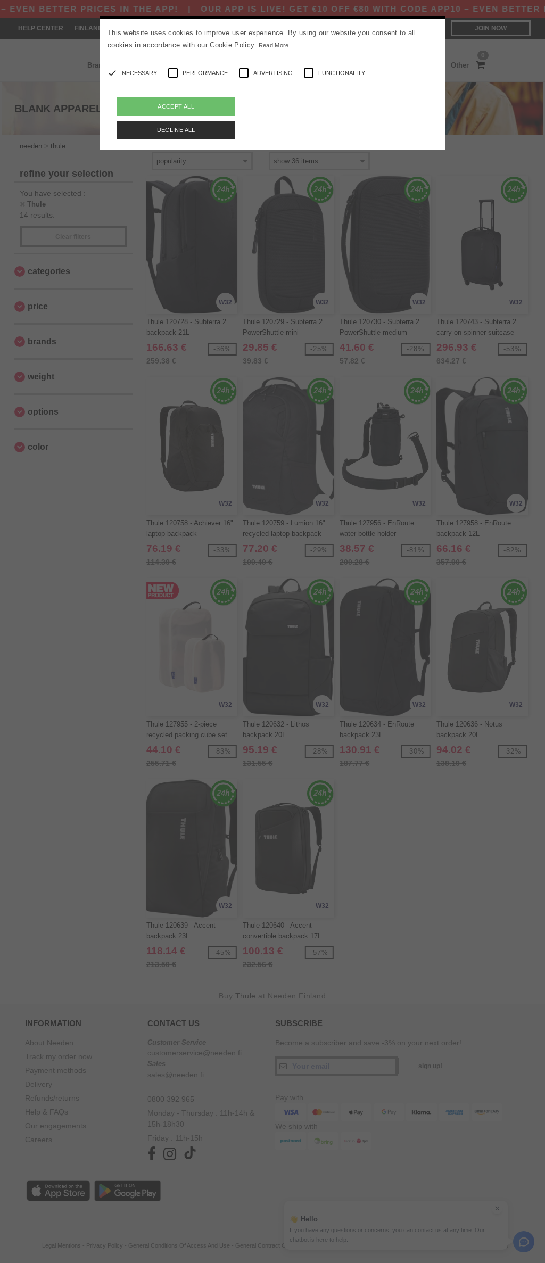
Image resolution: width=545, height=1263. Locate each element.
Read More (274, 45)
